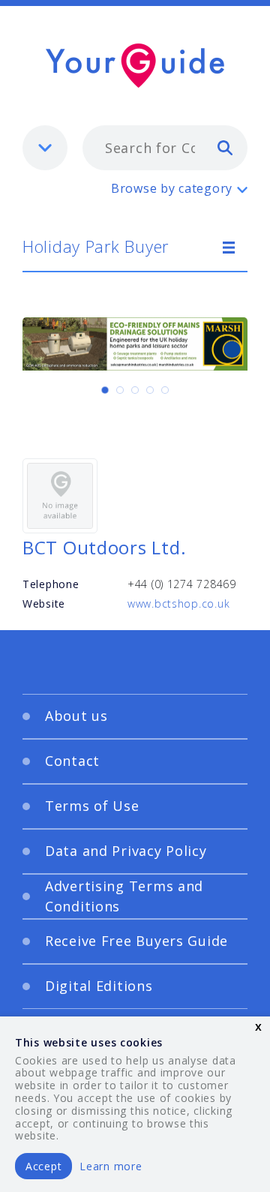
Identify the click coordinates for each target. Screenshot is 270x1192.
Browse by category (171, 188)
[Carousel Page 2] (120, 390)
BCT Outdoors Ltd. (104, 547)
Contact (72, 761)
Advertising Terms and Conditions (124, 896)
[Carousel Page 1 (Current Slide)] (105, 390)
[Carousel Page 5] (165, 390)
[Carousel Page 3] (135, 390)
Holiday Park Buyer (95, 246)
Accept (44, 1166)
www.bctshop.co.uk (179, 603)
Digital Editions (99, 986)
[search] (225, 147)
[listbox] (45, 147)
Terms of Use (92, 806)
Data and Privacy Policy (126, 851)
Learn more (111, 1166)
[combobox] (165, 147)
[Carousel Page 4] (150, 390)
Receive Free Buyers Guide (136, 941)
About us (76, 716)
